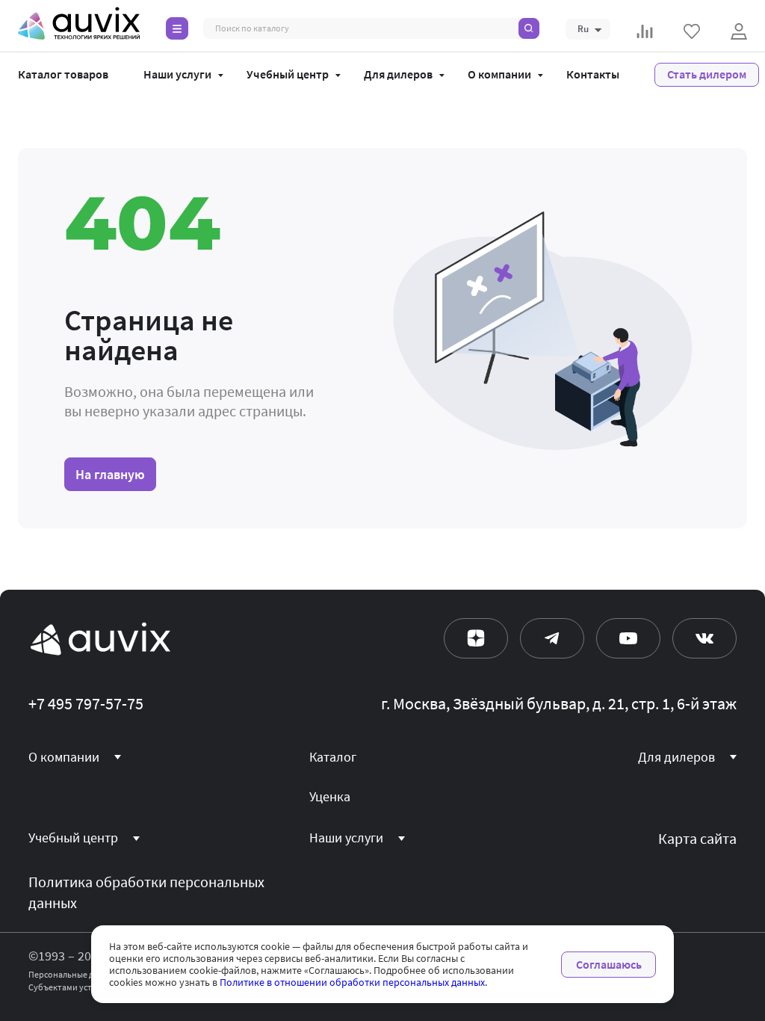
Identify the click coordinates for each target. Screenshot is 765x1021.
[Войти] (739, 31)
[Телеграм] (552, 638)
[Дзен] (476, 638)
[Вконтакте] (704, 638)
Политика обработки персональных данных (146, 893)
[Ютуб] (628, 638)
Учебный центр (288, 75)
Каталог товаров (63, 75)
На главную (110, 474)
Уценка (329, 797)
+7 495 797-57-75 (85, 704)
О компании (499, 75)
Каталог (332, 757)
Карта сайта (697, 839)
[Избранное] (692, 31)
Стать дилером (706, 74)
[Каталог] (177, 28)
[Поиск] (528, 28)
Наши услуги (177, 75)
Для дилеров (398, 75)
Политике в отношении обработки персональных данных (352, 982)
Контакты (592, 75)
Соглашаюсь (609, 964)
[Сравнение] (645, 31)
